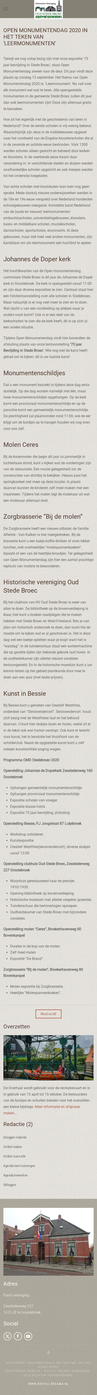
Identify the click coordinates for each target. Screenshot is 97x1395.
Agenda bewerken (15, 1175)
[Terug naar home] (48, 9)
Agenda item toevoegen (19, 1166)
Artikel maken (12, 1147)
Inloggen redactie (15, 1137)
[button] (5, 9)
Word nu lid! (48, 1014)
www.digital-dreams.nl (48, 1384)
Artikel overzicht (14, 1156)
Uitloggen (9, 1185)
